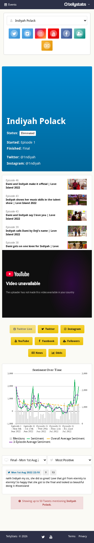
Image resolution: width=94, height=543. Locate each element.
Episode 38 (32, 246)
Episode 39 (31, 231)
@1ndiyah (27, 157)
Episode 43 (33, 200)
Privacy (83, 536)
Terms (71, 536)
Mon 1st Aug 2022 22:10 (25, 472)
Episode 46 (31, 184)
